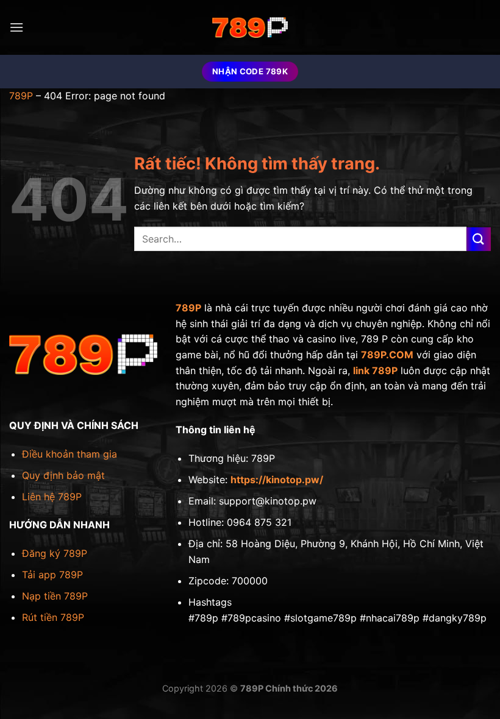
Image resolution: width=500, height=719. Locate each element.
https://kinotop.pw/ (276, 479)
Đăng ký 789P (54, 553)
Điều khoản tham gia (69, 454)
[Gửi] (478, 239)
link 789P (375, 370)
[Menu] (16, 27)
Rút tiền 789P (53, 617)
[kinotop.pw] (250, 27)
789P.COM (387, 355)
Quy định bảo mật (63, 475)
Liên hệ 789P (52, 497)
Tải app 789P (52, 574)
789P (21, 96)
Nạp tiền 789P (55, 596)
